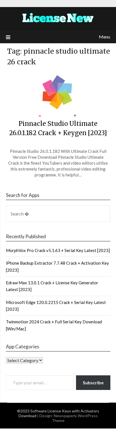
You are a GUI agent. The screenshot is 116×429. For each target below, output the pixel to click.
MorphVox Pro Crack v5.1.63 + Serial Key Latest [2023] (58, 250)
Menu (104, 36)
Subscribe (93, 382)
